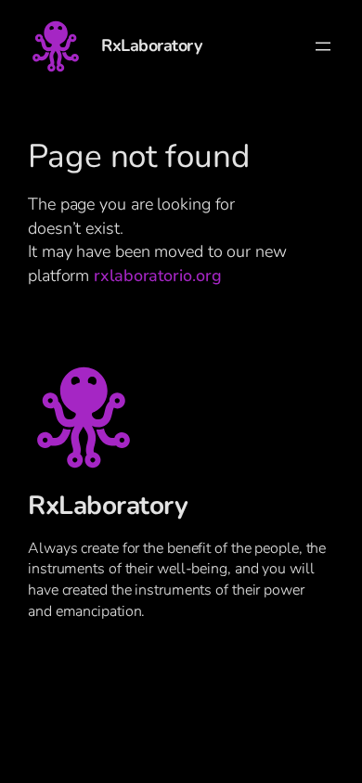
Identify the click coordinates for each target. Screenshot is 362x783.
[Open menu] (323, 46)
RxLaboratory (151, 45)
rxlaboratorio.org (157, 275)
